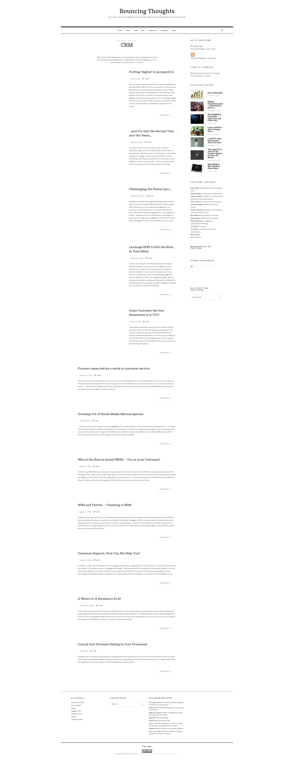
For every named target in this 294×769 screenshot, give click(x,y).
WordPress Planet (77, 719)
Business (164, 30)
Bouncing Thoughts (155, 731)
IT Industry (152, 30)
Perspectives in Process (205, 215)
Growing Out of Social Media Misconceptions (110, 414)
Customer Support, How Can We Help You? (109, 553)
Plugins (73, 708)
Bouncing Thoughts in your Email (203, 49)
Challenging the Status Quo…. (150, 189)
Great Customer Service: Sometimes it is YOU (146, 313)
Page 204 (152, 718)
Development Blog (77, 702)
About (128, 30)
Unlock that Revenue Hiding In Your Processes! (112, 644)
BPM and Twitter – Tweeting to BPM (104, 505)
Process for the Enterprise (206, 202)
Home (120, 30)
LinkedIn (152, 728)
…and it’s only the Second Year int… (160, 723)
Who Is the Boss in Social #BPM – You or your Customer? (119, 460)
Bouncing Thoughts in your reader (203, 58)
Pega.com (152, 713)
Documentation (76, 705)
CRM (142, 30)
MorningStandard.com (156, 702)
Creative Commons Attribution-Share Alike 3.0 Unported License (157, 754)
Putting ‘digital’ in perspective (151, 72)
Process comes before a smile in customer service (114, 369)
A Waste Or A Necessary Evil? (99, 599)
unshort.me (153, 721)
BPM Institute (196, 237)
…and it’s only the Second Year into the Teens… (151, 133)
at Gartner (198, 226)
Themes (74, 717)
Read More (165, 115)
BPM (135, 30)
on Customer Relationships (206, 193)
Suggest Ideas (76, 711)
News (174, 30)
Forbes (151, 708)
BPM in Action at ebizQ (204, 218)
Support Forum (76, 714)
